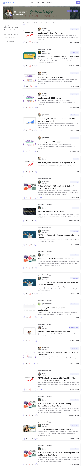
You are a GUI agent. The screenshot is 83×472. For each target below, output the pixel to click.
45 (27, 221)
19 (26, 42)
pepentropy (45, 28)
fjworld (44, 327)
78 (26, 389)
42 (26, 268)
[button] (24, 42)
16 (26, 151)
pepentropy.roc (47, 303)
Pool (43, 2)
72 (26, 197)
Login (78, 2)
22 (26, 415)
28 (26, 464)
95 (27, 340)
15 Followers (14, 35)
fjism (43, 52)
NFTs (38, 2)
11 (26, 244)
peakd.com (12, 41)
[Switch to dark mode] (18, 2)
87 (26, 107)
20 (27, 317)
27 (26, 172)
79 (26, 363)
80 (27, 86)
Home (32, 2)
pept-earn (45, 181)
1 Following (7, 35)
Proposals (49, 2)
